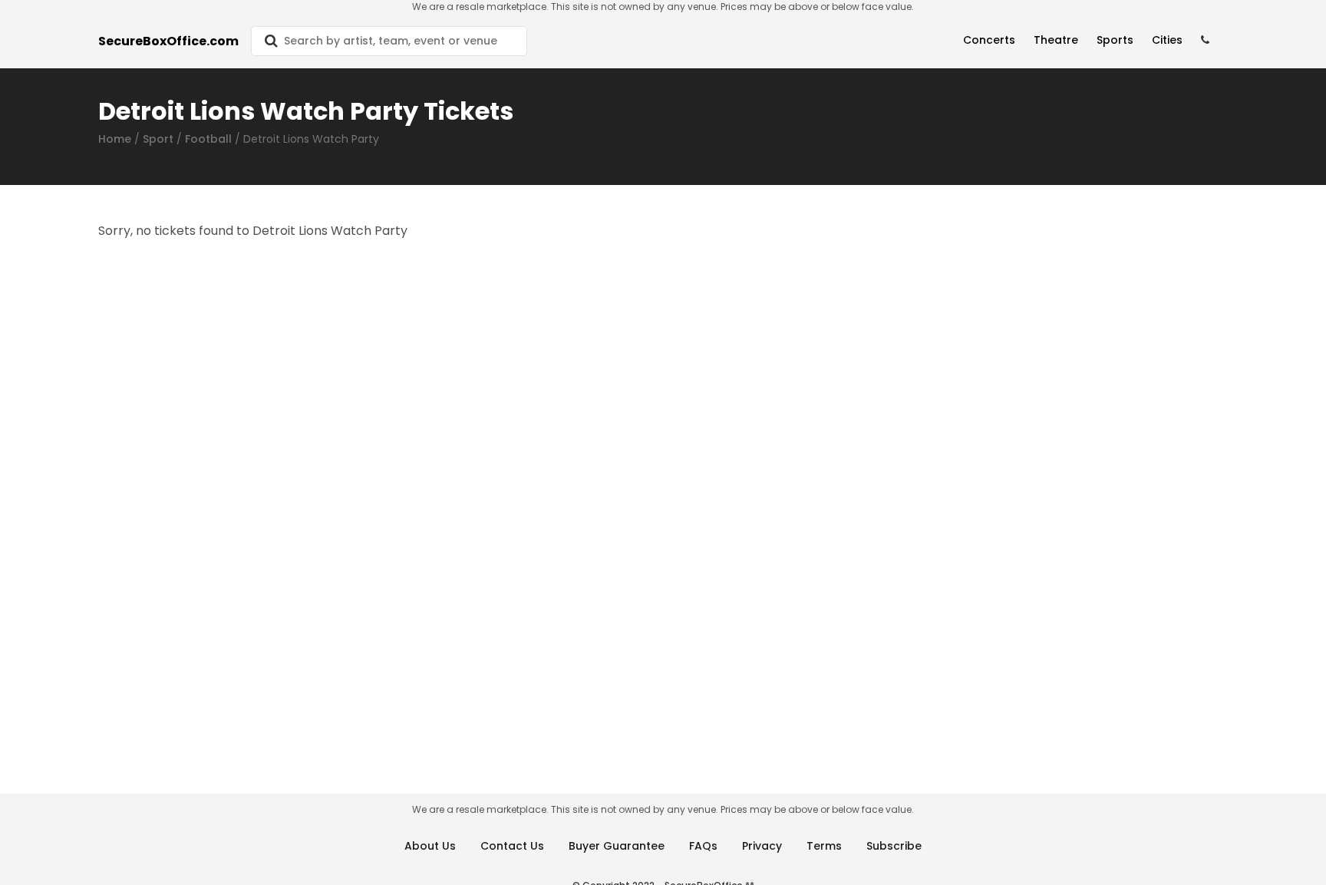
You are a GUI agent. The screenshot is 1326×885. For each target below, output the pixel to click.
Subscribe (894, 846)
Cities (1167, 40)
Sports (1115, 40)
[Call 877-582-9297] (1205, 40)
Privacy (762, 846)
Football (208, 139)
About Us (430, 846)
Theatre (1056, 40)
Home (114, 139)
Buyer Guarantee (617, 846)
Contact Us (512, 846)
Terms (824, 846)
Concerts (989, 40)
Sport (158, 139)
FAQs (703, 846)
